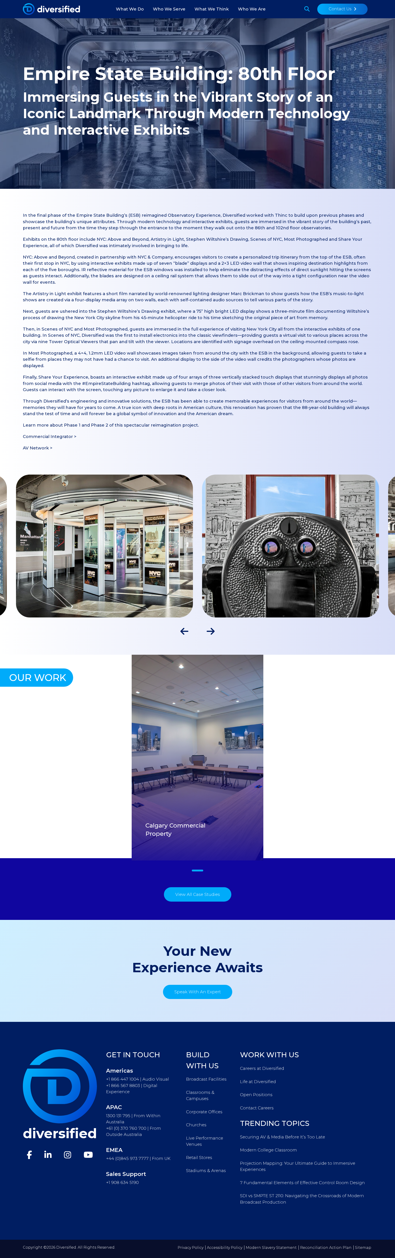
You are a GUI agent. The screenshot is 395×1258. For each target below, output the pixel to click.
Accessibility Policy (224, 1247)
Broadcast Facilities (206, 1079)
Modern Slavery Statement (271, 1247)
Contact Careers (257, 1108)
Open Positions (256, 1094)
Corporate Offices (204, 1111)
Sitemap (363, 1247)
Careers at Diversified (262, 1068)
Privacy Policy (190, 1247)
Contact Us (340, 8)
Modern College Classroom (268, 1150)
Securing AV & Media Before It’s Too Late (282, 1137)
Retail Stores (199, 1157)
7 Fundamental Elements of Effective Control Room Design (302, 1182)
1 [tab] (197, 870)
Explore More (148, 858)
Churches (196, 1124)
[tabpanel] (197, 757)
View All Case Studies (197, 894)
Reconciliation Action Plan (326, 1247)
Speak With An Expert (197, 991)
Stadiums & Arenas (206, 1170)
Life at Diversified (258, 1081)
